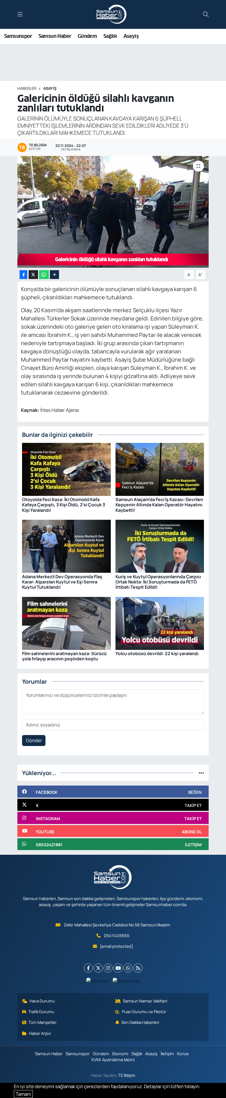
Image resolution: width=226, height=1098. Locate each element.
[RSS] (137, 968)
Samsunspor (18, 36)
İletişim (167, 1053)
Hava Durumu (42, 1001)
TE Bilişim (126, 1075)
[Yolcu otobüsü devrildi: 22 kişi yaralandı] (159, 623)
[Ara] (206, 14)
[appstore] (97, 980)
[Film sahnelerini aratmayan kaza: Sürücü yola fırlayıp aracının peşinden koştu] (66, 623)
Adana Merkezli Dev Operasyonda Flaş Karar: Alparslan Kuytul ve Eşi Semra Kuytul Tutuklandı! (62, 582)
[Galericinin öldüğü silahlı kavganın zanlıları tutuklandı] (113, 212)
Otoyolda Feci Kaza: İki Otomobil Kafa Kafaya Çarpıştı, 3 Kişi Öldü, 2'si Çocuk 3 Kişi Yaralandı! (63, 504)
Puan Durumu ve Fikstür (144, 1011)
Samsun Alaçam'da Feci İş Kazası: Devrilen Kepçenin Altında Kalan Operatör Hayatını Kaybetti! (159, 504)
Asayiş (131, 36)
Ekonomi (120, 1053)
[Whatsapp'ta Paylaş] (44, 274)
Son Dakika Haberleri (140, 1022)
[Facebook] (88, 968)
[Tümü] (201, 773)
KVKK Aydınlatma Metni (113, 1059)
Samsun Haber (55, 36)
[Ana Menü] (20, 14)
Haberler (26, 88)
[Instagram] (108, 968)
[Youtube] (118, 968)
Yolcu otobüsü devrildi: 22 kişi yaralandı (156, 653)
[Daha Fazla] (54, 274)
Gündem (87, 36)
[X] (98, 968)
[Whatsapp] (128, 968)
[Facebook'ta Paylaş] (23, 274)
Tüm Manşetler (42, 1022)
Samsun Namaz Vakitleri (145, 1001)
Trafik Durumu (41, 1011)
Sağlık (110, 36)
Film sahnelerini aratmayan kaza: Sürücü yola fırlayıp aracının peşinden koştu (64, 656)
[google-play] (126, 980)
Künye (183, 1053)
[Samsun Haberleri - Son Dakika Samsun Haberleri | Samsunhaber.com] (111, 14)
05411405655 (117, 935)
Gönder (34, 740)
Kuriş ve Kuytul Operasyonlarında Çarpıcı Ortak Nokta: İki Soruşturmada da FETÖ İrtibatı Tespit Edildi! (158, 582)
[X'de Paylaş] (33, 274)
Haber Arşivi (40, 1033)
